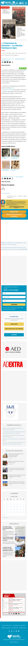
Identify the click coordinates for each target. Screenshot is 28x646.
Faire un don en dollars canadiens (14, 215)
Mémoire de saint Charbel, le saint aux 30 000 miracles (16, 462)
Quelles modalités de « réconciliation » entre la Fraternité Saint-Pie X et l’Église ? (16, 482)
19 (14, 509)
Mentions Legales (6, 627)
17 (7, 509)
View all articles (5, 193)
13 (17, 507)
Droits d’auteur (14, 627)
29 (23, 512)
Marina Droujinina (20, 58)
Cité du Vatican (5, 7)
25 (10, 512)
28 (20, 512)
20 (17, 509)
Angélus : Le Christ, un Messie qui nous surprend (13, 439)
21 (20, 509)
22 (23, 509)
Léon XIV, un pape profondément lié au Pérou (8, 528)
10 (7, 507)
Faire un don (14, 211)
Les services (22, 625)
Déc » (6, 517)
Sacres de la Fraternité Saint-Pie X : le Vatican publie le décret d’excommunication (16, 455)
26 (14, 512)
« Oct (4, 517)
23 (4, 512)
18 (10, 509)
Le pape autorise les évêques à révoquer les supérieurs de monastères (16, 475)
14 (20, 507)
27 (17, 512)
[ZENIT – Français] (8, 2)
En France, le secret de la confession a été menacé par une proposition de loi (16, 469)
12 (14, 507)
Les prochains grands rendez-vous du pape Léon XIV (8, 539)
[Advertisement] (14, 231)
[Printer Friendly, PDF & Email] (23, 68)
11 (10, 507)
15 (23, 507)
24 (7, 512)
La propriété (15, 625)
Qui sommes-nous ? (7, 625)
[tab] (8, 595)
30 (4, 514)
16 (4, 509)
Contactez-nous (22, 627)
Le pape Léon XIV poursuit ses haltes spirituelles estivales (8, 549)
